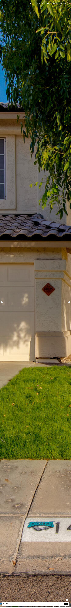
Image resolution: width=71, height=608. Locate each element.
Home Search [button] (33, 3)
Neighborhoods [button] (40, 3)
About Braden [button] (48, 3)
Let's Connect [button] (56, 3)
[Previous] (2, 302)
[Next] (69, 302)
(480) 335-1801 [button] (63, 3)
